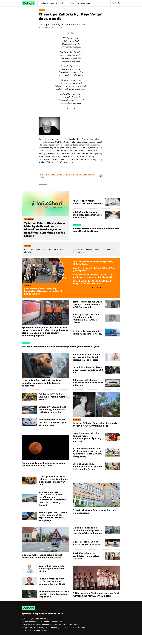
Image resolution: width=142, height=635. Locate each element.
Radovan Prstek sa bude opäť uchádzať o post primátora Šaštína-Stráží (52, 581)
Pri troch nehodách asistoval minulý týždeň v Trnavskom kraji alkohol (54, 594)
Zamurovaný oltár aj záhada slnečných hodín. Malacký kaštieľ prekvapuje (87, 304)
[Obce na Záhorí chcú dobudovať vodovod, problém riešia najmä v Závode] (112, 467)
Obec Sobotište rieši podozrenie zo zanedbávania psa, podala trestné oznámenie (41, 383)
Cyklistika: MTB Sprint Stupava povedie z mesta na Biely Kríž (54, 397)
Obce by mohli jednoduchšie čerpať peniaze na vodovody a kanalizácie (42, 556)
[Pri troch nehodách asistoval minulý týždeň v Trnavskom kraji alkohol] (29, 594)
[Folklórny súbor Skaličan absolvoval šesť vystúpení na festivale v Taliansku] (96, 578)
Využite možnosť (35, 622)
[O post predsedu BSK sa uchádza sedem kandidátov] (112, 543)
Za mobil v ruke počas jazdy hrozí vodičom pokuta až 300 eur (88, 370)
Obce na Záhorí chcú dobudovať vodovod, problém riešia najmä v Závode (88, 466)
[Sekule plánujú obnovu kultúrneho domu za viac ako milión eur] (112, 383)
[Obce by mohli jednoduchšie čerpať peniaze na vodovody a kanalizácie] (45, 539)
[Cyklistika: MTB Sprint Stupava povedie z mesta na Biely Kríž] (29, 397)
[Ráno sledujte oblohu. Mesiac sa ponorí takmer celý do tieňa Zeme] (45, 447)
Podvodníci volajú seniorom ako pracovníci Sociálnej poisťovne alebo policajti (87, 357)
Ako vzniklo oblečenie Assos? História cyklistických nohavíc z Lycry (60, 346)
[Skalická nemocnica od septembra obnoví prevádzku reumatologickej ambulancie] (112, 530)
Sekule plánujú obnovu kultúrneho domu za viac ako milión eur (88, 383)
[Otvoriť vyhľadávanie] (119, 3)
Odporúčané (29, 219)
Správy (43, 3)
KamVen (50, 3)
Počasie (71, 3)
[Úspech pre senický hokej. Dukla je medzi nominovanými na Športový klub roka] (112, 437)
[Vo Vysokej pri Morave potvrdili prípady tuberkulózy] (112, 202)
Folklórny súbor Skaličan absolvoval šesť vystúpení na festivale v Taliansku (96, 594)
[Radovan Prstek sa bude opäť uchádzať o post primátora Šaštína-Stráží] (29, 581)
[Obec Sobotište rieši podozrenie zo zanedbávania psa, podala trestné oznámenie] (45, 365)
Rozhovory (80, 3)
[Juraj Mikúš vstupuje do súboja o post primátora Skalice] (29, 569)
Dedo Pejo (43, 184)
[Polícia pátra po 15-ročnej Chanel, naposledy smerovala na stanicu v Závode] (112, 319)
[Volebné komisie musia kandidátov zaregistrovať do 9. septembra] (112, 215)
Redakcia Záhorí (54, 28)
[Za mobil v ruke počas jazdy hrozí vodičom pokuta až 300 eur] (112, 370)
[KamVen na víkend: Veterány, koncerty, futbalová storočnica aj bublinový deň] (45, 270)
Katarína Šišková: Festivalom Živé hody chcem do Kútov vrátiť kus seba (95, 424)
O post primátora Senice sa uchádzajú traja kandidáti (94, 511)
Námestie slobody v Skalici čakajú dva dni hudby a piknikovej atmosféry (93, 282)
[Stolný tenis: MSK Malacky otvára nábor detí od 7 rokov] (112, 333)
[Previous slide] (92, 287)
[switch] (114, 3)
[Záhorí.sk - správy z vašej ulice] (28, 3)
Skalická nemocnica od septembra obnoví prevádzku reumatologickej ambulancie (88, 530)
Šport (88, 3)
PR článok (76, 225)
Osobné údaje (56, 622)
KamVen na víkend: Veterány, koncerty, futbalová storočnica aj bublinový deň (43, 291)
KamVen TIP (27, 285)
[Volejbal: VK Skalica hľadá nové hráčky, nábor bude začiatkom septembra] (29, 410)
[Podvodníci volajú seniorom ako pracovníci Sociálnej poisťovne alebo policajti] (112, 357)
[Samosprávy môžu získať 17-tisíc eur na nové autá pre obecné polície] (29, 422)
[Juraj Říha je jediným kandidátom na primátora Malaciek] (112, 556)
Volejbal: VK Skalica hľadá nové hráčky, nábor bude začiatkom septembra (52, 409)
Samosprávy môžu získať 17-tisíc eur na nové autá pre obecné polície (54, 422)
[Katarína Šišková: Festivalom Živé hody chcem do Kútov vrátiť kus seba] (96, 404)
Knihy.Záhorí (61, 3)
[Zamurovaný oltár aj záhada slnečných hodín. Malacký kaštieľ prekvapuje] (112, 304)
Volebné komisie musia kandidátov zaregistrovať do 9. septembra (87, 215)
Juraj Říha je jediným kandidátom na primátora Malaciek (86, 556)
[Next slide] (100, 287)
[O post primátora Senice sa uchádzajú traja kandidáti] (96, 495)
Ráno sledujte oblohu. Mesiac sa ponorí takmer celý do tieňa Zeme (44, 464)
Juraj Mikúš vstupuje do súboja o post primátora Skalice (51, 569)
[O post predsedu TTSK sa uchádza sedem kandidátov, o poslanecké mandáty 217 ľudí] (29, 481)
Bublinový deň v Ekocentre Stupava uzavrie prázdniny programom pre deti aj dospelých (93, 275)
